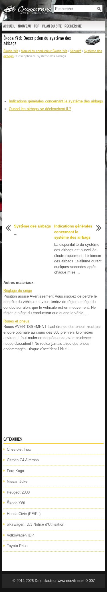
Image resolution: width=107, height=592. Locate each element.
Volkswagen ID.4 (21, 535)
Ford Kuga (15, 471)
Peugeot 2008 (18, 492)
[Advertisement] (53, 79)
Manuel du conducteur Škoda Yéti (44, 51)
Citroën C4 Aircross (23, 460)
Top (36, 25)
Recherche (73, 25)
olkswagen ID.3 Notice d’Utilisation (35, 524)
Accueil (9, 25)
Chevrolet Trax (19, 449)
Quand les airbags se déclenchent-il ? (40, 109)
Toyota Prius (17, 546)
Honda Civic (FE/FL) (24, 514)
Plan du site (52, 25)
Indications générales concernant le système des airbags (56, 101)
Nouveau (24, 25)
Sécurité (75, 51)
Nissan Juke (17, 481)
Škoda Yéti (10, 51)
